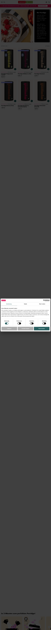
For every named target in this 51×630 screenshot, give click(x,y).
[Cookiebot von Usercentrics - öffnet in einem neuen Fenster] (44, 300)
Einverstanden (42, 328)
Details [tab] (25, 303)
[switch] (19, 323)
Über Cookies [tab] (42, 303)
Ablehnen (9, 328)
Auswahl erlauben (25, 328)
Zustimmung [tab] (9, 303)
